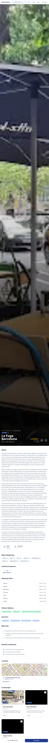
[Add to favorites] (45, 440)
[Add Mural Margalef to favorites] (21, 692)
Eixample (5, 442)
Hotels (38, 2)
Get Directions (6, 681)
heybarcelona (6, 2)
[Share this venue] (41, 440)
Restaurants (44, 2)
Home (34, 2)
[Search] (29, 2)
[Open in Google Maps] (24, 670)
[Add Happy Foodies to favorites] (21, 721)
